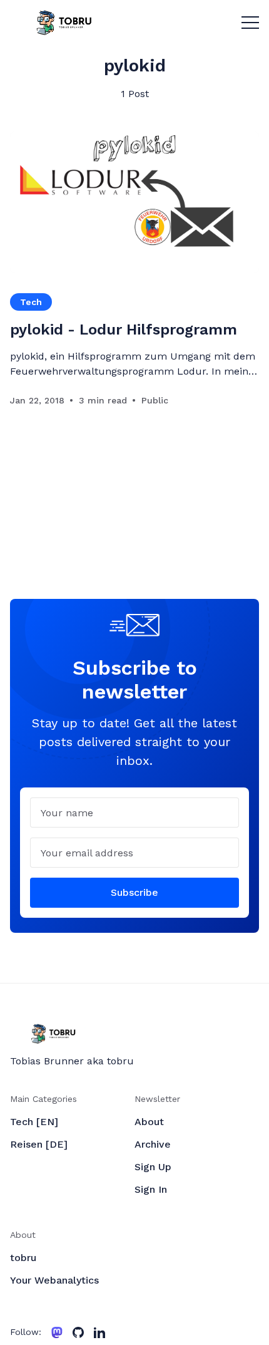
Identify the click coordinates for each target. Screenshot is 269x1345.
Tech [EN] (34, 1122)
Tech (31, 302)
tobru (23, 1258)
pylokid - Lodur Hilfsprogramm (123, 329)
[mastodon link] (57, 1332)
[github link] (78, 1332)
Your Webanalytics (54, 1280)
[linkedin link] (99, 1332)
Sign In (150, 1189)
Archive (152, 1144)
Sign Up (152, 1167)
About (149, 1122)
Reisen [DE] (39, 1144)
